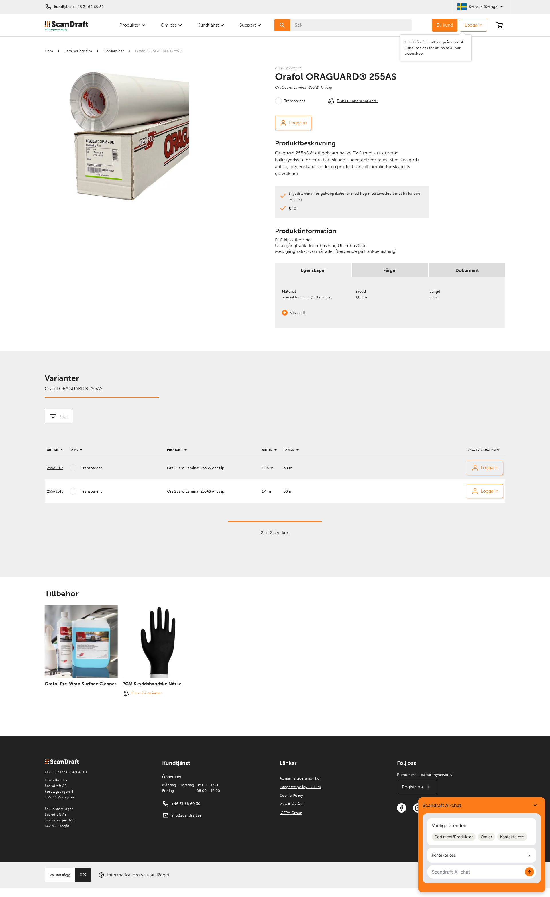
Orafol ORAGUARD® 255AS (158, 51)
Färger (390, 270)
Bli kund (445, 25)
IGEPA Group (291, 813)
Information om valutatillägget (138, 875)
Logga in (473, 25)
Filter (64, 416)
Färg (74, 450)
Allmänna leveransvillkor (300, 778)
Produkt (174, 450)
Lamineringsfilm (78, 51)
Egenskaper (313, 270)
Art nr (52, 450)
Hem (49, 51)
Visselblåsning (292, 804)
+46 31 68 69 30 (89, 7)
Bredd (267, 450)
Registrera (412, 787)
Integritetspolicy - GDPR (300, 787)
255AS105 (55, 468)
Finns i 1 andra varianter (357, 101)
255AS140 (55, 491)
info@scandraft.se (186, 815)
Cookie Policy (291, 795)
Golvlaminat (113, 51)
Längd (289, 450)
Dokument (467, 270)
